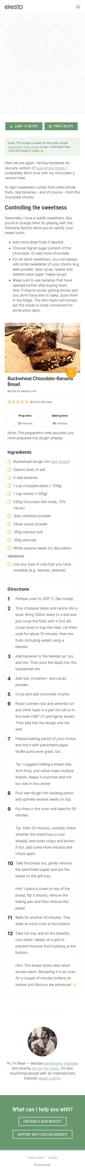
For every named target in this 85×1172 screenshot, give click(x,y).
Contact (52, 1157)
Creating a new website (42, 1121)
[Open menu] (78, 7)
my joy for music (45, 1068)
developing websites (61, 1063)
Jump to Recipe (26, 126)
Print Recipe (63, 126)
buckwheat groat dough (23, 146)
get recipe (60, 461)
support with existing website (42, 1134)
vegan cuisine (49, 1078)
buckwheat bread (50, 168)
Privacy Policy (36, 1157)
